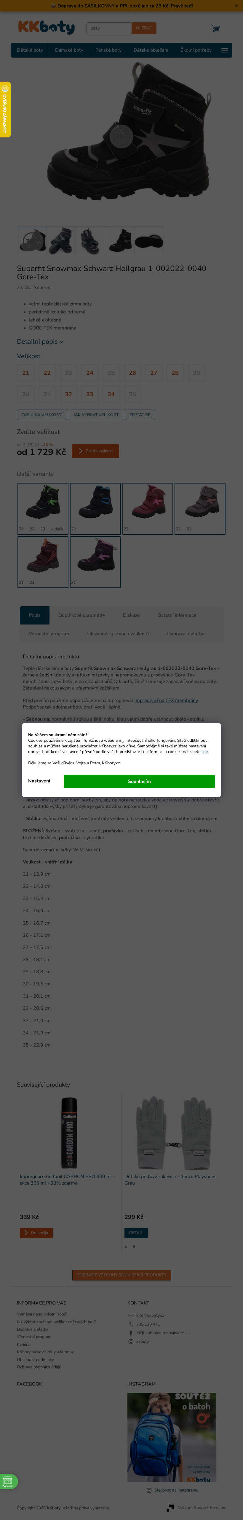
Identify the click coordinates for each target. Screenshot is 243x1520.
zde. (203, 752)
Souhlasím (137, 781)
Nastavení (37, 781)
